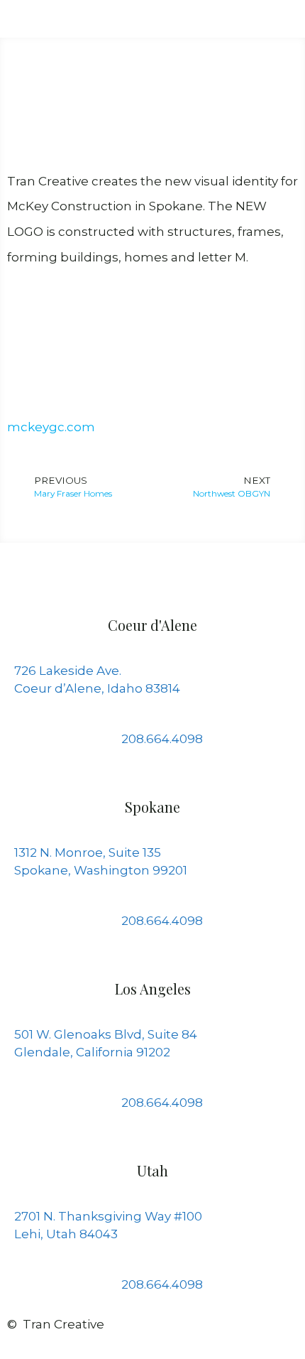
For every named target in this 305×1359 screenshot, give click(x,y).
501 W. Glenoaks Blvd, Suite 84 (105, 1034)
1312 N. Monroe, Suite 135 (87, 852)
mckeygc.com (51, 427)
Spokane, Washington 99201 (100, 870)
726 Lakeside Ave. (67, 671)
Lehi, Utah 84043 (66, 1234)
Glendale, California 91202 (92, 1052)
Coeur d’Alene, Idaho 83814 (97, 688)
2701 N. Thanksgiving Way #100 (108, 1216)
